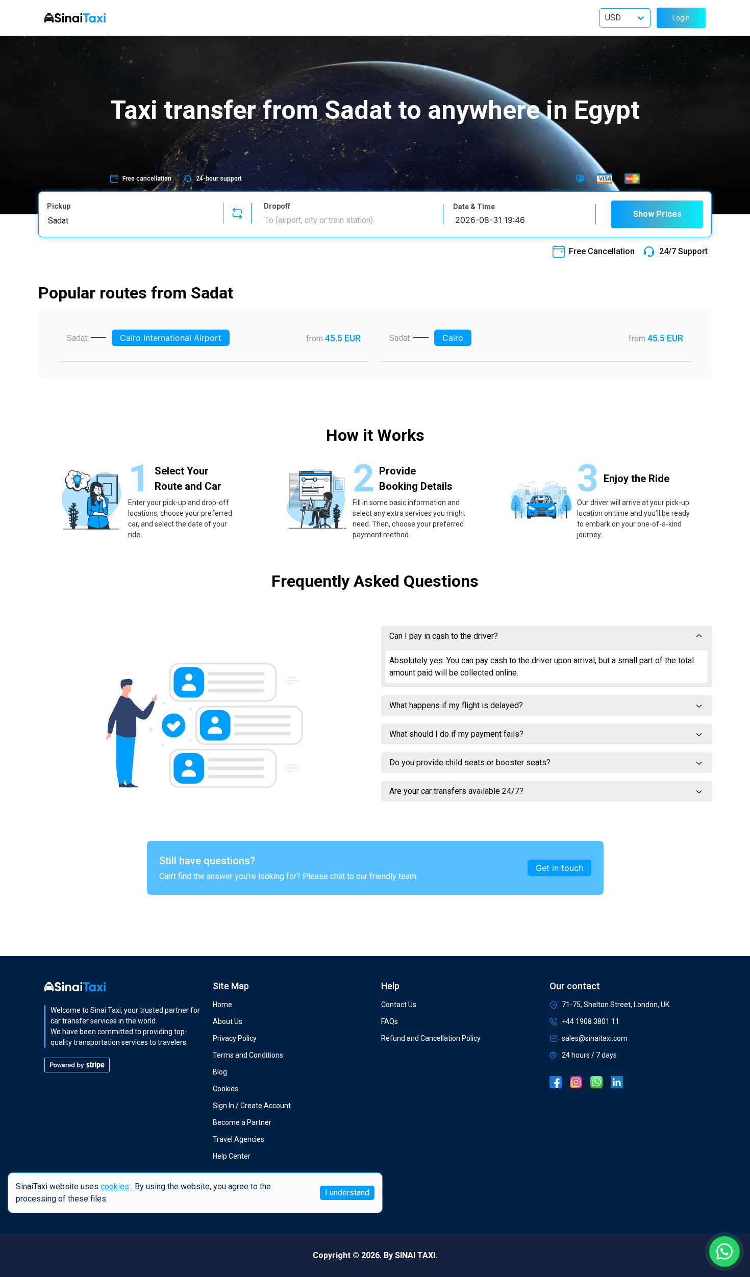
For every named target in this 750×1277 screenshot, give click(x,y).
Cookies (225, 1089)
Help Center (232, 1156)
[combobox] (129, 220)
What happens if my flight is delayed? (456, 705)
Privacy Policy (235, 1038)
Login (681, 18)
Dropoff (277, 206)
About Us (227, 1021)
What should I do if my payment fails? (456, 734)
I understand (347, 1192)
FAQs (389, 1021)
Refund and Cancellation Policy (431, 1038)
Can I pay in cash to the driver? (443, 636)
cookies (115, 1186)
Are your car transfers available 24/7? (456, 791)
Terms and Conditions (248, 1055)
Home (222, 1004)
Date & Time (474, 207)
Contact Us (398, 1004)
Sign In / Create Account (252, 1105)
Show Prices (657, 214)
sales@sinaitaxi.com (595, 1038)
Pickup (58, 206)
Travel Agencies (238, 1139)
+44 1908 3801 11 (590, 1021)
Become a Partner (242, 1122)
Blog (220, 1072)
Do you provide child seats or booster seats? (470, 762)
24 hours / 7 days (589, 1055)
